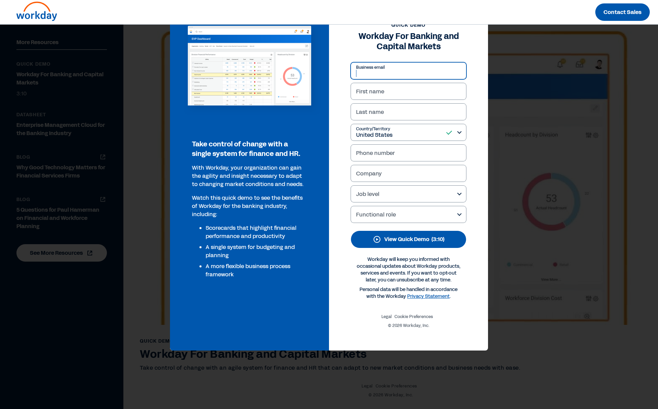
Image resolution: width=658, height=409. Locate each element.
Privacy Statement (428, 296)
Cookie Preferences (413, 316)
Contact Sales (623, 12)
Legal (386, 316)
